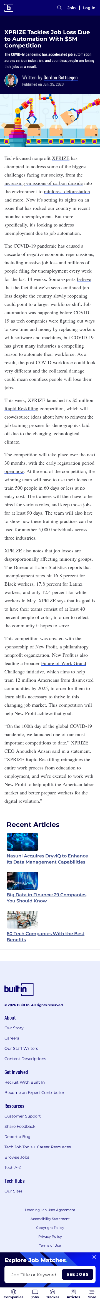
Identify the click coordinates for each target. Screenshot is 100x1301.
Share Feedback (19, 1126)
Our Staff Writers (21, 1048)
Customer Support (22, 1116)
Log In (89, 7)
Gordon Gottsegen (61, 77)
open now (14, 471)
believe (84, 279)
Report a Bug (17, 1136)
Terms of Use (50, 1245)
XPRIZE (60, 158)
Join (72, 7)
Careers (11, 1038)
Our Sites (13, 1191)
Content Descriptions (25, 1058)
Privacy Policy (50, 1236)
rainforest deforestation (67, 191)
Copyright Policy (50, 1227)
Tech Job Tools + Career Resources (37, 1146)
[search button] (59, 8)
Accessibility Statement (50, 1219)
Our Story (14, 1027)
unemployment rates (24, 575)
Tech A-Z (12, 1167)
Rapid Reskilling (21, 408)
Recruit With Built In (24, 1082)
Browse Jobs (16, 1157)
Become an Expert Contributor (34, 1092)
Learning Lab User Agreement (50, 1210)
